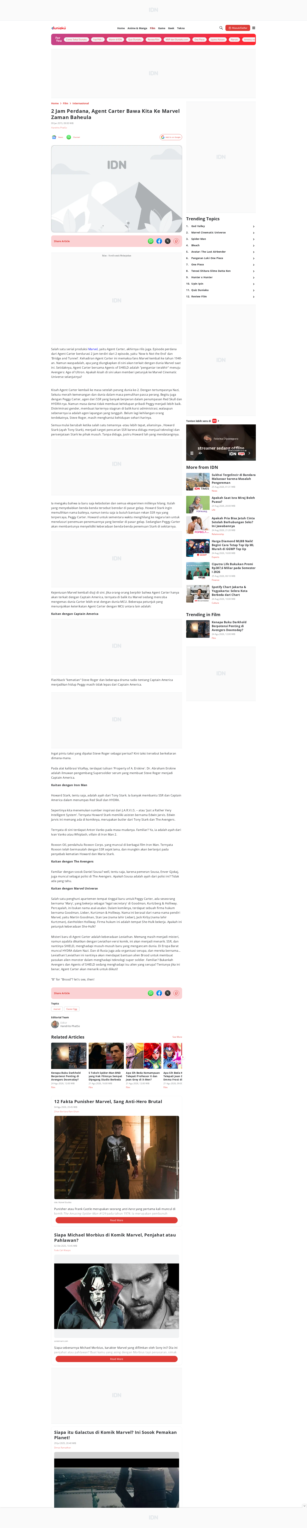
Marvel (93, 349)
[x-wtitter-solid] (168, 241)
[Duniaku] (58, 27)
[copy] (176, 241)
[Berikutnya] (183, 1057)
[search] (221, 28)
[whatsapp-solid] (151, 241)
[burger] (254, 28)
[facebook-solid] (159, 241)
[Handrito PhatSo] (55, 1024)
